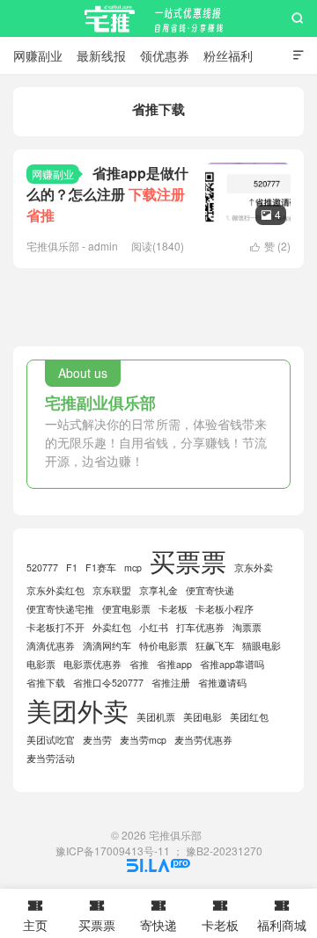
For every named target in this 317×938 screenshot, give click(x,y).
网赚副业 (38, 55)
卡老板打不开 (55, 627)
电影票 (40, 664)
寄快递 (158, 916)
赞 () (270, 245)
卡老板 (173, 608)
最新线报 (101, 55)
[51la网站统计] (158, 867)
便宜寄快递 (210, 590)
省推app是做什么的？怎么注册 (107, 194)
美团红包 (249, 716)
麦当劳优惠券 (203, 739)
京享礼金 (158, 590)
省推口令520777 (108, 682)
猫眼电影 (261, 645)
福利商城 (281, 916)
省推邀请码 (222, 682)
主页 (35, 916)
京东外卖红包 (55, 590)
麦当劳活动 (50, 758)
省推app (174, 664)
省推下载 (45, 682)
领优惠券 (164, 55)
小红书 (153, 627)
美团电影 (202, 716)
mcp (133, 567)
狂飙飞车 (214, 645)
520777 (42, 567)
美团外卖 (77, 709)
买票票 (188, 560)
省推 (139, 664)
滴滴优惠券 (50, 645)
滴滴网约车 (107, 645)
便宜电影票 (126, 608)
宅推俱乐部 (158, 18)
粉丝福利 (228, 55)
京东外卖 (253, 567)
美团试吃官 (50, 739)
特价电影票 (163, 645)
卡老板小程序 (224, 608)
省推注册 (170, 682)
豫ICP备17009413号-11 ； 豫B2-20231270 (158, 850)
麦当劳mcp (143, 739)
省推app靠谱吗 (232, 664)
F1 (71, 567)
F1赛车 (100, 567)
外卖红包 (111, 627)
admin (103, 245)
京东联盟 (111, 590)
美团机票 (155, 716)
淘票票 (247, 627)
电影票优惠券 (92, 664)
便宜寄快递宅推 (60, 608)
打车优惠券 (200, 627)
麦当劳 (97, 739)
